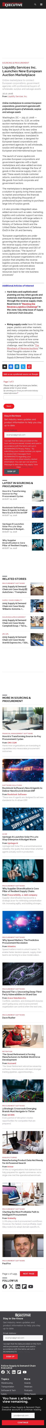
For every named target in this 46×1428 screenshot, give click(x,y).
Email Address (11, 430)
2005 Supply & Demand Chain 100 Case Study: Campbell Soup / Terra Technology (14, 623)
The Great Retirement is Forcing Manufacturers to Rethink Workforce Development (21, 1057)
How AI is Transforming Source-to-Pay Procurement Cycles (14, 493)
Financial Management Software (17, 733)
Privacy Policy (27, 467)
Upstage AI (12, 843)
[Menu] (41, 4)
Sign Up (11, 471)
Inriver (10, 1167)
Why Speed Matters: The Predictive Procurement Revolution (20, 941)
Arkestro (11, 946)
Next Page (28, 1274)
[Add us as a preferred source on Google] (29, 366)
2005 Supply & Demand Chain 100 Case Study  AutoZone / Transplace (14, 589)
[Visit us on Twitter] (11, 1286)
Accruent (11, 1063)
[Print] (4, 366)
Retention (7, 1051)
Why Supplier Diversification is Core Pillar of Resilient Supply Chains (14, 543)
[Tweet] (23, 366)
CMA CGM (12, 743)
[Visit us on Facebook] (4, 1286)
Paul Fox (6, 1263)
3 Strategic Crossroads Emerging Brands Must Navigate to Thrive (19, 1109)
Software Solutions (12, 785)
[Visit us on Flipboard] (24, 1286)
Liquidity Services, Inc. (17, 96)
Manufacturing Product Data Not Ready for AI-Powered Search (22, 1161)
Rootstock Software (17, 794)
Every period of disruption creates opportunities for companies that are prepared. (18, 1121)
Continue (23, 1422)
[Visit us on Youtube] (30, 1286)
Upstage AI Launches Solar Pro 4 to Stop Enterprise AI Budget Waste (13, 526)
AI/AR (4, 834)
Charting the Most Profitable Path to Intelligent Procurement (20, 1213)
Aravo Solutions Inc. (16, 998)
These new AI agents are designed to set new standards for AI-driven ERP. (23, 798)
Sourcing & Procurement (15, 63)
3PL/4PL (5, 634)
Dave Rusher (8, 1017)
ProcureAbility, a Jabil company (22, 895)
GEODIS (11, 1115)
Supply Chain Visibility (12, 600)
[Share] (10, 366)
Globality (11, 1218)
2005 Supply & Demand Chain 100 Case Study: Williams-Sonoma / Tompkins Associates (14, 606)
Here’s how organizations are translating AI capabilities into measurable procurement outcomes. (21, 748)
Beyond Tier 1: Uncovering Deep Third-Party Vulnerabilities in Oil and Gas (22, 993)
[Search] (35, 4)
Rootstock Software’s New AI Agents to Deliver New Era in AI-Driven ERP (15, 510)
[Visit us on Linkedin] (18, 1286)
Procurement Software (13, 583)
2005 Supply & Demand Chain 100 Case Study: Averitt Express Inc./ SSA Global (14, 640)
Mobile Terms (10, 467)
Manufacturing (9, 1157)
